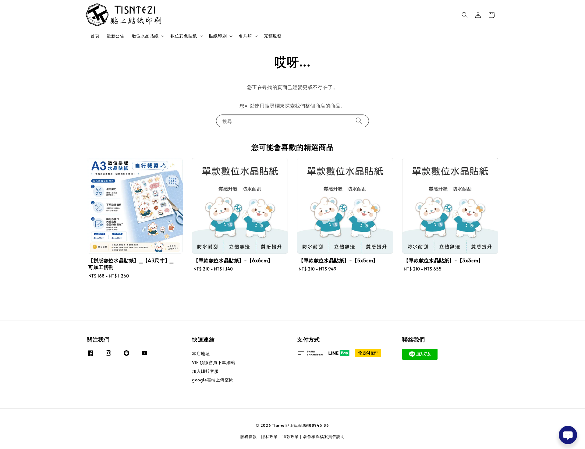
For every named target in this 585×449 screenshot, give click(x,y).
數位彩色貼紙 (183, 36)
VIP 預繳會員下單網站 (213, 362)
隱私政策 (269, 436)
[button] (464, 15)
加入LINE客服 (205, 371)
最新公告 (115, 36)
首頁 (94, 36)
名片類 (245, 36)
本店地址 (201, 353)
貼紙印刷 (218, 36)
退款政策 (290, 436)
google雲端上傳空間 (212, 380)
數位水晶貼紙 (145, 36)
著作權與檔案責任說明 (324, 436)
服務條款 (248, 436)
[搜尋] (359, 121)
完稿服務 (273, 36)
